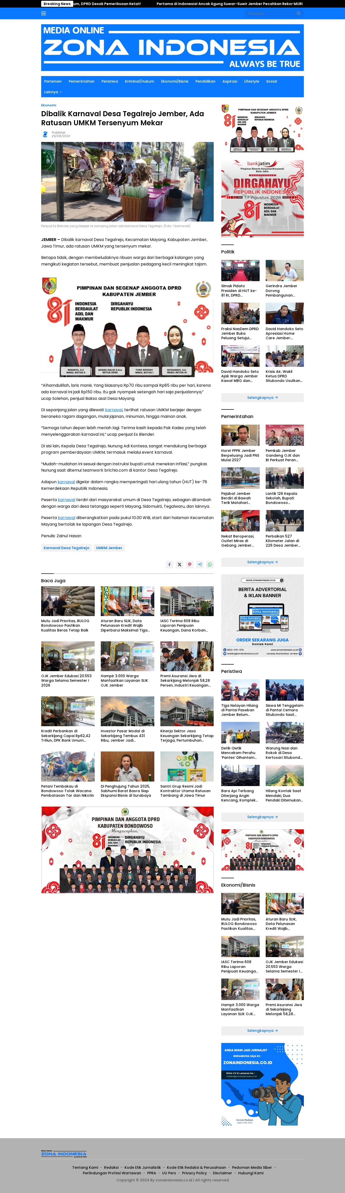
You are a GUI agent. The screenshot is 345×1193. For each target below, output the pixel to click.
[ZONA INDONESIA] (172, 47)
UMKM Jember (109, 547)
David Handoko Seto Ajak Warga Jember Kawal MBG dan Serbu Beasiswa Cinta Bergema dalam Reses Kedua (240, 376)
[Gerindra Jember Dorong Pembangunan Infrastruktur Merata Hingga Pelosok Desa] (285, 270)
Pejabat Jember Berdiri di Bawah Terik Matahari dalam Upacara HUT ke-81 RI (240, 498)
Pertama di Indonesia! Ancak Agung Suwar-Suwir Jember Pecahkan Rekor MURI (176, 4)
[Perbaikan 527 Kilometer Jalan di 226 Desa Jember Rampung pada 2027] (285, 520)
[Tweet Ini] (179, 564)
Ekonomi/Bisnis (174, 81)
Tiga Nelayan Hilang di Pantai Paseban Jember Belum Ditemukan (239, 710)
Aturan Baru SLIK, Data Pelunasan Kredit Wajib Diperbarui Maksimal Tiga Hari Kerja (124, 625)
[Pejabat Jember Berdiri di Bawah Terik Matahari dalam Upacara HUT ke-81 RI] (240, 478)
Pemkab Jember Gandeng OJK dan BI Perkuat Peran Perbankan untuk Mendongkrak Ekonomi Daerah (283, 455)
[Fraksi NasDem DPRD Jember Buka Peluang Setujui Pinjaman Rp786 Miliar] (240, 313)
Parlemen (53, 81)
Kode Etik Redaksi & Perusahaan (196, 1167)
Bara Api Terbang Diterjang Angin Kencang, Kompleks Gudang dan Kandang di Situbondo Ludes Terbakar (239, 795)
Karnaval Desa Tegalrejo (66, 547)
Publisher (59, 132)
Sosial (271, 81)
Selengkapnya (261, 397)
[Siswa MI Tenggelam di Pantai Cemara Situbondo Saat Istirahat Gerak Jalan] (285, 690)
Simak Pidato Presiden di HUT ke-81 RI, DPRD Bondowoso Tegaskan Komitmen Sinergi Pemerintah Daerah (240, 291)
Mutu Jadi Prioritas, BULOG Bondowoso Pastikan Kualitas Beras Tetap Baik (65, 625)
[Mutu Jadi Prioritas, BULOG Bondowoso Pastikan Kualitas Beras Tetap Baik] (68, 601)
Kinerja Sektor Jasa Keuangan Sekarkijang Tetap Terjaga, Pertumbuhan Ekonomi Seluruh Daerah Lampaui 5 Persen (187, 736)
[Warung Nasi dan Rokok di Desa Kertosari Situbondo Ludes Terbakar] (285, 732)
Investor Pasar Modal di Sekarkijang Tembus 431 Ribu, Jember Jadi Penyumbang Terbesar (123, 736)
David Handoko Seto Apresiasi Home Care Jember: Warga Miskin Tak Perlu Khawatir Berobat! (284, 333)
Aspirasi (230, 81)
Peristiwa (110, 81)
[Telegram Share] (200, 564)
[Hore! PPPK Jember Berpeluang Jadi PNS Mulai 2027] (240, 435)
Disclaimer (222, 1173)
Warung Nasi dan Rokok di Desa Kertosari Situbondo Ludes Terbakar (284, 753)
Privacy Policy (194, 1173)
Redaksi (111, 1167)
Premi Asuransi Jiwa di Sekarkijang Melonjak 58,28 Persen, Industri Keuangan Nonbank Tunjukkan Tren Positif (185, 681)
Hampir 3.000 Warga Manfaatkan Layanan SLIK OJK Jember (124, 681)
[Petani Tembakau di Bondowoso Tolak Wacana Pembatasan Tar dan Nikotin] (68, 766)
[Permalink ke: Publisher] (45, 133)
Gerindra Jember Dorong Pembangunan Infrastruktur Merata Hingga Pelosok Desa (285, 291)
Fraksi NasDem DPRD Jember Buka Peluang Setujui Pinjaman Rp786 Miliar (240, 333)
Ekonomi (48, 105)
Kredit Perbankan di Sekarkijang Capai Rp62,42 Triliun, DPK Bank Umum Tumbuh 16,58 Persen (65, 736)
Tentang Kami (85, 1167)
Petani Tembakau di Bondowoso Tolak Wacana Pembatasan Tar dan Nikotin (67, 791)
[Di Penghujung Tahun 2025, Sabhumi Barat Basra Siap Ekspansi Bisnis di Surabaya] (127, 766)
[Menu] (44, 13)
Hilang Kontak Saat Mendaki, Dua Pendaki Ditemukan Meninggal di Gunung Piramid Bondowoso (283, 795)
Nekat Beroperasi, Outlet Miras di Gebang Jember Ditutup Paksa (237, 541)
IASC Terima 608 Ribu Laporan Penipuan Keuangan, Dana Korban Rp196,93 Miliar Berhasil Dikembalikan (183, 625)
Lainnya (51, 91)
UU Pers (169, 1173)
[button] (299, 13)
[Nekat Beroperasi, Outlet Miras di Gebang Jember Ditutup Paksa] (240, 520)
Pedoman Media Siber (252, 1167)
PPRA (151, 1173)
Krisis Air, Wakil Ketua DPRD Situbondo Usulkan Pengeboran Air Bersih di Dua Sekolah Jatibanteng (283, 376)
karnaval (113, 410)
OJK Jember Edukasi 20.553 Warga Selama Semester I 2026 (66, 681)
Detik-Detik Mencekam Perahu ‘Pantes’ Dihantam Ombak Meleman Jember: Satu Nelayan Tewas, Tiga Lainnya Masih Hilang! (240, 753)
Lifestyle (251, 81)
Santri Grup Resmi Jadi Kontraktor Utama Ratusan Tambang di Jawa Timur (185, 791)
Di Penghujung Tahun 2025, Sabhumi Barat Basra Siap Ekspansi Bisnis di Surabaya (126, 791)
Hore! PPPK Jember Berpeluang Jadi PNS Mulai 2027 (240, 455)
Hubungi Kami (250, 1173)
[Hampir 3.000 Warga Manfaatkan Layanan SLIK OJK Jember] (127, 656)
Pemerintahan (81, 81)
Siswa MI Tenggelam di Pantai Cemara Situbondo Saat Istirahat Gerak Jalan (284, 710)
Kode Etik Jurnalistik (143, 1167)
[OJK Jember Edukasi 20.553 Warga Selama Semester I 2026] (68, 656)
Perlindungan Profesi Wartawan (112, 1173)
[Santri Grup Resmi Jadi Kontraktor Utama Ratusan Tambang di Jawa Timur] (187, 766)
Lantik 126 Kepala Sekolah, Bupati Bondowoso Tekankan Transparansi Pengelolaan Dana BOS (283, 498)
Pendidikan (205, 81)
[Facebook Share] (169, 564)
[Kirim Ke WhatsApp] (210, 564)
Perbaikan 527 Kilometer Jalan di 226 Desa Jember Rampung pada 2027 (282, 541)
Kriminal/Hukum (139, 81)
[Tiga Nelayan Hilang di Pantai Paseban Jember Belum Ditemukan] (240, 690)
